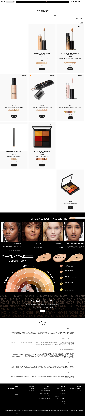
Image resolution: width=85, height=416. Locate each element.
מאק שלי (32, 388)
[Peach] (67, 112)
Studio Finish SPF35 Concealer (65, 344)
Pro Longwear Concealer (19, 333)
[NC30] (17, 110)
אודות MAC (16, 4)
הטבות (32, 4)
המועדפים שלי (31, 391)
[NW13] (41, 63)
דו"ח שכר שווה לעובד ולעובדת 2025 (43, 400)
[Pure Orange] (71, 112)
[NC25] (67, 63)
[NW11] (46, 63)
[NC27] (73, 63)
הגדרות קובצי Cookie (19, 413)
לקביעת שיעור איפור (38, 1)
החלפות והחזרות (62, 393)
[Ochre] (65, 112)
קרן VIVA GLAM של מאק (45, 391)
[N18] (69, 63)
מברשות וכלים (37, 4)
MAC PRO (11, 4)
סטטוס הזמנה (31, 390)
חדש (55, 4)
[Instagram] (11, 388)
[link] (70, 39)
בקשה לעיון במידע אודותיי (61, 398)
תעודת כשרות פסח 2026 (45, 390)
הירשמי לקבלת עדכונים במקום (76, 391)
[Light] (41, 159)
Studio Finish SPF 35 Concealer (20, 356)
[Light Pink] (73, 112)
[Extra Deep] (45, 159)
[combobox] (4, 22)
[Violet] (69, 112)
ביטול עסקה (63, 395)
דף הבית (82, 18)
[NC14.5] (39, 63)
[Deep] (37, 159)
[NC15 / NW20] (12, 159)
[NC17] (39, 110)
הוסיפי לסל (70, 68)
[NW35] (11, 110)
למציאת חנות (79, 390)
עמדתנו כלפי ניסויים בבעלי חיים (44, 398)
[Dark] (43, 159)
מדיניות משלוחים (62, 391)
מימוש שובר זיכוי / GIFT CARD (60, 396)
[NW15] (37, 63)
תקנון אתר (63, 403)
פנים (48, 4)
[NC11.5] (45, 63)
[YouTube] (13, 388)
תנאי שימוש (63, 401)
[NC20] (65, 63)
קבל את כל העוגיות (11, 413)
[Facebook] (17, 388)
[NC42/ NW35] (14, 159)
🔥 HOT (67, 4)
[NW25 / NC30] (16, 159)
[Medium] (39, 159)
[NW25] (75, 63)
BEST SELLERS (72, 4)
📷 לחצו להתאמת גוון (61, 4)
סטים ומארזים (27, 4)
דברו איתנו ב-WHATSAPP (61, 388)
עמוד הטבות (63, 400)
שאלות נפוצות (63, 390)
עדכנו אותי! (70, 117)
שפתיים (52, 4)
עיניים (45, 4)
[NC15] (18, 110)
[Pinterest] (8, 388)
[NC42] (13, 110)
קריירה (48, 396)
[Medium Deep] (46, 159)
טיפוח (42, 4)
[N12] (43, 63)
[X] (15, 388)
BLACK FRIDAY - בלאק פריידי (44, 393)
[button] (2, 22)
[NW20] (71, 63)
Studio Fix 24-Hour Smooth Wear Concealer (59, 355)
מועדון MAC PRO (47, 395)
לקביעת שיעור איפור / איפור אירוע (75, 388)
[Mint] (75, 112)
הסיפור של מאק (47, 388)
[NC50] (15, 110)
